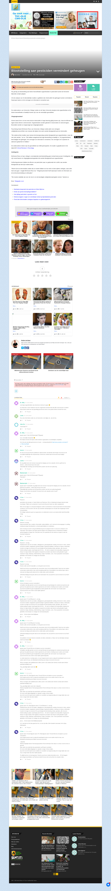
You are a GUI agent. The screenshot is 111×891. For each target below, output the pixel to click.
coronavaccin (82, 140)
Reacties (95, 97)
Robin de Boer (17, 74)
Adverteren (14, 844)
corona (76, 140)
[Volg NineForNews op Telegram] (36, 214)
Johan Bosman (82, 843)
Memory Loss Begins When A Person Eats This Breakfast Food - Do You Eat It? (42, 236)
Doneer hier (53, 32)
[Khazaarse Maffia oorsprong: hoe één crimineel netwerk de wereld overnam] (78, 110)
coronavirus (90, 140)
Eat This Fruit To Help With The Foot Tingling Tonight (21, 235)
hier (49, 384)
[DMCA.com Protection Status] (25, 864)
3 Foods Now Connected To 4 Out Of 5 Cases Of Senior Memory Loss (63, 235)
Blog (12, 846)
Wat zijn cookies (15, 841)
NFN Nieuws (14, 32)
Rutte (91, 146)
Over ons (13, 837)
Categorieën (23, 32)
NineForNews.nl (21, 258)
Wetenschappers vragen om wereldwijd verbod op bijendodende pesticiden (35, 197)
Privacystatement (15, 839)
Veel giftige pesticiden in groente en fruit (25, 194)
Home (13, 38)
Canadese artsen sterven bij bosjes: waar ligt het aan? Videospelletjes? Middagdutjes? (44, 782)
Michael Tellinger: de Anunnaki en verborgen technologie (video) (18, 817)
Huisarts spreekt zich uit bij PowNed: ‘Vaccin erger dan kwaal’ (64, 800)
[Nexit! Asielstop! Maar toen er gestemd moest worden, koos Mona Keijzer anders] (78, 129)
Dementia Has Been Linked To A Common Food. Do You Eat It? (42, 254)
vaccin (85, 148)
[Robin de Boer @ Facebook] (28, 348)
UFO (81, 148)
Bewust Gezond (19, 38)
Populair (78, 97)
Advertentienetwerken (16, 848)
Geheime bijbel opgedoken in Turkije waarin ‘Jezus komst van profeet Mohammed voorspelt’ (61, 817)
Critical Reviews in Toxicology (25, 148)
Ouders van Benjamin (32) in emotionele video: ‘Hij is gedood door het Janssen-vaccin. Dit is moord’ (22, 782)
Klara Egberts (81, 850)
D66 (77, 143)
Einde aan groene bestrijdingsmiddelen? (25, 191)
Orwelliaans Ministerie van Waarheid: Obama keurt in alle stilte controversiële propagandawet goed (38, 817)
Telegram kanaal (43, 32)
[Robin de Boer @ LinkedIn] (25, 348)
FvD (84, 143)
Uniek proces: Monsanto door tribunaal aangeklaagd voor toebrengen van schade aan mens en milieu (25, 800)
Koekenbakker (82, 837)
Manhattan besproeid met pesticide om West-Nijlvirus (29, 189)
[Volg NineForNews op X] (49, 214)
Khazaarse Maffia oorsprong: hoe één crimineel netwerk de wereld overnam (91, 109)
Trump (96, 146)
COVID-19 (97, 140)
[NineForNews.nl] (14, 7)
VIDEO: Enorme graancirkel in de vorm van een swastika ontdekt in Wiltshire (64, 782)
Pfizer (77, 146)
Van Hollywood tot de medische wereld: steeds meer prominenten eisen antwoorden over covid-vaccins (92, 115)
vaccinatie (91, 148)
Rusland (86, 146)
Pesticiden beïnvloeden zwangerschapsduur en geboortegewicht (32, 199)
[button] (23, 214)
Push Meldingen (33, 32)
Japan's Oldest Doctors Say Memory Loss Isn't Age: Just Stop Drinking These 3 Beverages (21, 255)
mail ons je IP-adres (59, 384)
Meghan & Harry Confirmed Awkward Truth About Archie (63, 254)
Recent (87, 97)
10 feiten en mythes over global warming (46, 799)
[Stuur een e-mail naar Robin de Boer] (22, 348)
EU (80, 143)
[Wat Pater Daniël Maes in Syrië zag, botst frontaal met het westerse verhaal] (78, 103)
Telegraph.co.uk (19, 181)
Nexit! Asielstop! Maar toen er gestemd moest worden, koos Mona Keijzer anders (91, 128)
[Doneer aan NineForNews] (61, 214)
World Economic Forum (87, 151)
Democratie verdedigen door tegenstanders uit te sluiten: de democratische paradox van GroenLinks (90, 123)
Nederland (89, 143)
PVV (82, 146)
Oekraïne (96, 143)
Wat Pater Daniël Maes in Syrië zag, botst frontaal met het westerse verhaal (91, 102)
